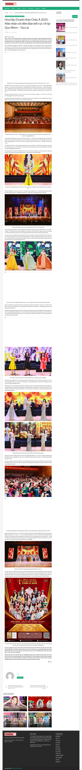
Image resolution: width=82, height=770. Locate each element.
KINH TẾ (18, 8)
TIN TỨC (13, 8)
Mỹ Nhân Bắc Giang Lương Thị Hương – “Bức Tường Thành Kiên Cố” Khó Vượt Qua (39, 705)
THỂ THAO (37, 8)
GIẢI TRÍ (24, 8)
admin (7, 32)
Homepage (6, 12)
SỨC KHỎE (58, 751)
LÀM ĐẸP (58, 746)
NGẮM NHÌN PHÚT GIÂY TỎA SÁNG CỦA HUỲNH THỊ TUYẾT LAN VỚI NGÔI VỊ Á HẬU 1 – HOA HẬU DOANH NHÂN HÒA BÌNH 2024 (15, 721)
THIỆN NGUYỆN (59, 755)
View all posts (20, 677)
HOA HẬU (44, 8)
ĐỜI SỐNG (58, 736)
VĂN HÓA (58, 761)
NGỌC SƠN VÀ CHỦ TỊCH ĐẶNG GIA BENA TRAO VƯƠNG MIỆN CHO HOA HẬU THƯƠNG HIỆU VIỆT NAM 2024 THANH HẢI (40, 721)
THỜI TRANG (30, 8)
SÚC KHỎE (58, 748)
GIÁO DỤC (58, 740)
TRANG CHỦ (7, 8)
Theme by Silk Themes (16, 768)
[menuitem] (7, 8)
